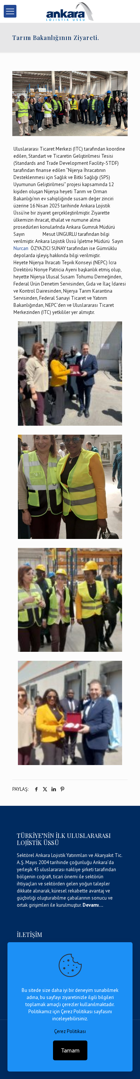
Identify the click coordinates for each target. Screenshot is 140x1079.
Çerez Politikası (70, 1031)
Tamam (70, 1050)
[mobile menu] (10, 11)
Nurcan (22, 248)
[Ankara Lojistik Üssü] (70, 11)
